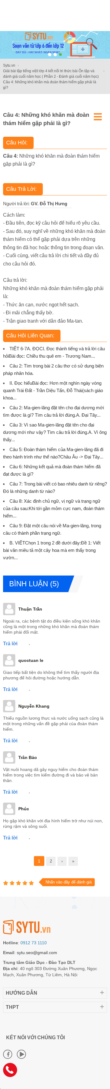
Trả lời (10, 643)
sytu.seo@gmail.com (37, 952)
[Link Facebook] (7, 1054)
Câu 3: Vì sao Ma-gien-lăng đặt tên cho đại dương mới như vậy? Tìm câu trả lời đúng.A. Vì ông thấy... (55, 432)
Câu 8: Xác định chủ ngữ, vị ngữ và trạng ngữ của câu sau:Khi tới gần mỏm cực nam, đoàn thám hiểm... (54, 508)
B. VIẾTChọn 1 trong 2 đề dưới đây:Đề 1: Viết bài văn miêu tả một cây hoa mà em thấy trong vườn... (52, 550)
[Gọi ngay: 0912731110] (12, 1072)
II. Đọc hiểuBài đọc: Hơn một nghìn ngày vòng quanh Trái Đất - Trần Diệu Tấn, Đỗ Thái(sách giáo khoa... (53, 390)
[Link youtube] (21, 1054)
